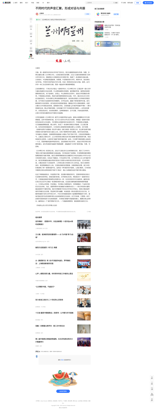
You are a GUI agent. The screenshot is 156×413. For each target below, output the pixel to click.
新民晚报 (37, 319)
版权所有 (65, 407)
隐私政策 (55, 401)
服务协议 (50, 401)
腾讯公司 (61, 407)
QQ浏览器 (80, 401)
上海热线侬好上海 (40, 228)
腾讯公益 (75, 401)
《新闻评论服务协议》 (57, 351)
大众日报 (37, 254)
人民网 (37, 293)
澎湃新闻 (37, 306)
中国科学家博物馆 (40, 280)
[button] (116, 14)
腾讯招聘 (70, 401)
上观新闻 (37, 267)
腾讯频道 (85, 401)
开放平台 (60, 401)
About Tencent (44, 401)
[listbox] (63, 281)
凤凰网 (37, 346)
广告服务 (65, 401)
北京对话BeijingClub (40, 241)
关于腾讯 (38, 401)
